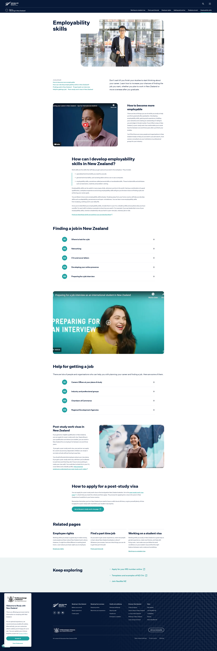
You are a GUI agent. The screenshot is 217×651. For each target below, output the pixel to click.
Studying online (95, 607)
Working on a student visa (138, 10)
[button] (62, 612)
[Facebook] (54, 612)
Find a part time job (153, 10)
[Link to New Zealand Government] (65, 630)
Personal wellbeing (115, 607)
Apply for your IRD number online (127, 569)
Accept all (18, 638)
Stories (149, 616)
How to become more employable (64, 82)
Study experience (77, 610)
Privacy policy (153, 638)
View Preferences (18, 643)
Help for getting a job (60, 89)
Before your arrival (77, 607)
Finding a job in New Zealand (62, 87)
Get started (150, 607)
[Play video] (85, 124)
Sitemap (161, 638)
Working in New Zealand (135, 616)
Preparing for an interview (81, 87)
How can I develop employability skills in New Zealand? (71, 84)
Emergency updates (115, 616)
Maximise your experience (98, 610)
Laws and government (134, 619)
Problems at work (193, 10)
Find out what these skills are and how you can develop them (92, 214)
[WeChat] (62, 612)
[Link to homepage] (61, 605)
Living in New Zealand (134, 613)
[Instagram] (58, 612)
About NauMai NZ (152, 619)
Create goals (75, 613)
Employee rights (166, 10)
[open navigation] (210, 3)
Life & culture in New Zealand (136, 610)
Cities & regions (132, 607)
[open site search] (203, 3)
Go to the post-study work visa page (87, 509)
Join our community (156, 630)
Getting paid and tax (179, 10)
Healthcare (113, 613)
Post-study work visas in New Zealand (80, 89)
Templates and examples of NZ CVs (128, 575)
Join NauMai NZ (119, 581)
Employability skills (206, 10)
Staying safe (113, 610)
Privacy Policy (23, 633)
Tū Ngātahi (150, 613)
